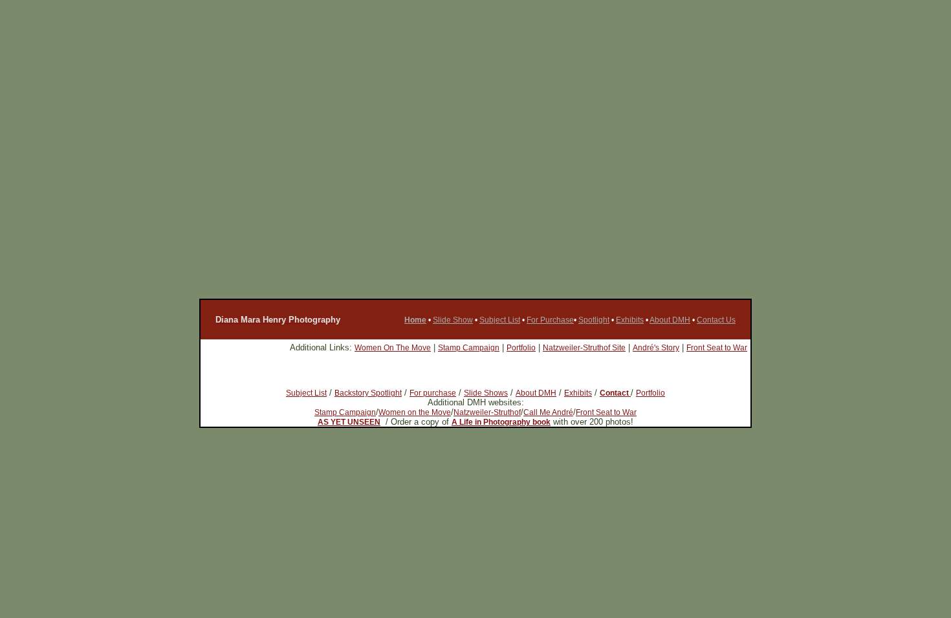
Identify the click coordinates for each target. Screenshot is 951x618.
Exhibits (630, 320)
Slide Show (453, 320)
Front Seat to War (716, 347)
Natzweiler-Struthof (487, 412)
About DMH (670, 320)
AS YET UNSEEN (349, 422)
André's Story (656, 347)
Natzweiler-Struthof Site (584, 347)
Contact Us (716, 320)
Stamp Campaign (468, 347)
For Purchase (550, 320)
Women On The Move (393, 347)
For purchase (433, 393)
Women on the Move (414, 412)
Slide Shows (486, 393)
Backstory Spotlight (368, 393)
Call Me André (548, 412)
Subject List (499, 320)
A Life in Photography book (501, 422)
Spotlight (593, 320)
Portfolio (521, 347)
